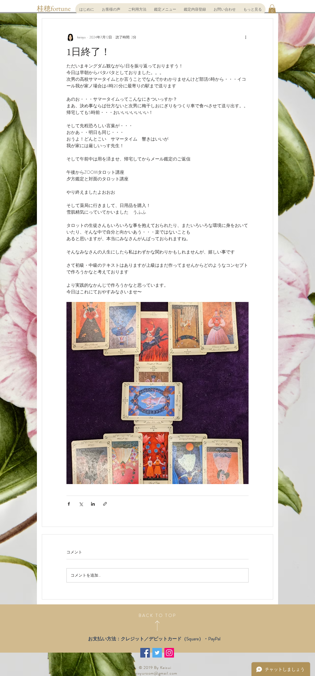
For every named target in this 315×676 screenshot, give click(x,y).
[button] (272, 9)
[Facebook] (145, 653)
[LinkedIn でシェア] (93, 504)
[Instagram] (169, 653)
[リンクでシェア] (105, 504)
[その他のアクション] (246, 37)
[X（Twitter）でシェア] (81, 504)
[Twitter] (157, 653)
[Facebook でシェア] (68, 504)
